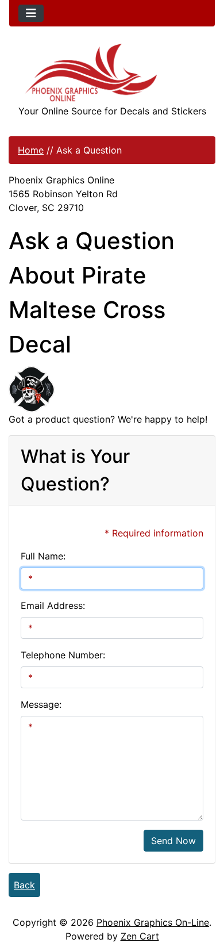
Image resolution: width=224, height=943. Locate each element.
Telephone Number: (63, 655)
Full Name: (43, 556)
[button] (203, 886)
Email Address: (53, 605)
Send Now (173, 840)
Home (31, 150)
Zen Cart (140, 936)
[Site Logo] (112, 72)
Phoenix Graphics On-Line (152, 922)
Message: (41, 704)
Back (24, 885)
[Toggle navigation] (31, 13)
